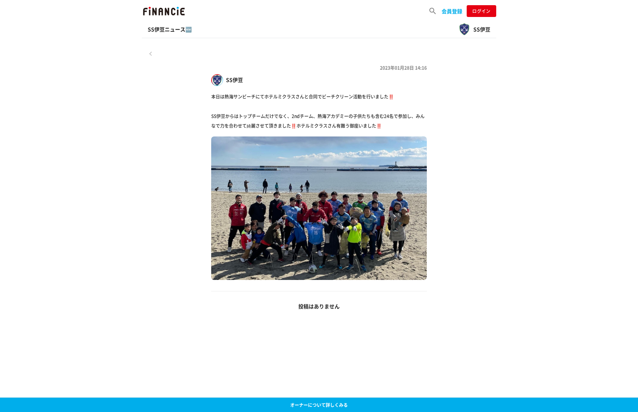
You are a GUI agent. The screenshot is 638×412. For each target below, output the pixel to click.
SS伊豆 (234, 79)
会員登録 (452, 11)
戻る (150, 53)
